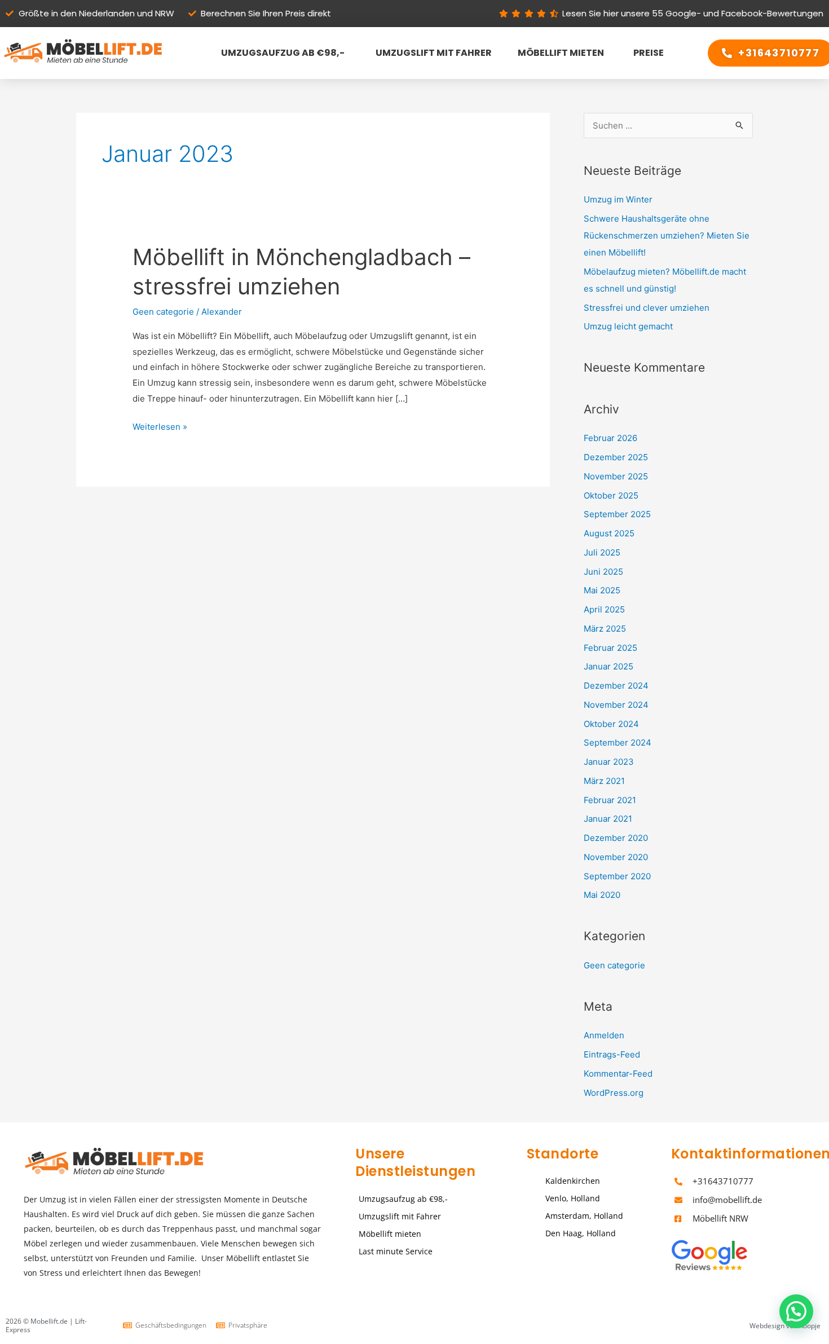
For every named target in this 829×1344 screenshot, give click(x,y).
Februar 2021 (610, 800)
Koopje (810, 1325)
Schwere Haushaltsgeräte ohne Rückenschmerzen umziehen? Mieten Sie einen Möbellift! (666, 235)
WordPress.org (613, 1092)
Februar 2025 (610, 647)
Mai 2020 (602, 894)
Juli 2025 (602, 552)
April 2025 (604, 609)
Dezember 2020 (616, 837)
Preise (647, 52)
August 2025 (609, 533)
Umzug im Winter (618, 199)
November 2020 (616, 857)
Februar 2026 (610, 438)
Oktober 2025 (611, 495)
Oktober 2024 (611, 724)
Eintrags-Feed (612, 1054)
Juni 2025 (603, 571)
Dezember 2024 (616, 685)
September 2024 (617, 742)
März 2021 (604, 780)
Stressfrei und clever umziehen (646, 307)
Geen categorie (163, 311)
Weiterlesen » (160, 425)
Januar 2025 (608, 666)
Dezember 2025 (616, 457)
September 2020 (617, 876)
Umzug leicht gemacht (628, 326)
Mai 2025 (602, 590)
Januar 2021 (608, 818)
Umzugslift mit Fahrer (431, 52)
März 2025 (605, 628)
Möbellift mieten (561, 52)
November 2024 (616, 704)
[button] (796, 1311)
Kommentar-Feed (618, 1073)
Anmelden (604, 1035)
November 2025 (616, 476)
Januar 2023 (609, 761)
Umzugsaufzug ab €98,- (281, 52)
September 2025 (617, 514)
